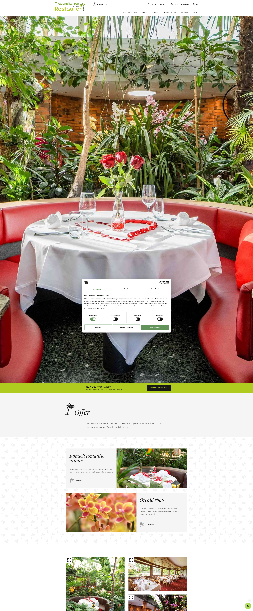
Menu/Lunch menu (129, 13)
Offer (144, 13)
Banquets (156, 13)
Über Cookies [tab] (156, 289)
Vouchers (140, 4)
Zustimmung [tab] (97, 289)
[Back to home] (70, 6)
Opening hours (170, 13)
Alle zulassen (155, 327)
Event (195, 13)
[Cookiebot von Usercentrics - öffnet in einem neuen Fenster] (160, 282)
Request (184, 13)
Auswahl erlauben (126, 327)
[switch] (115, 319)
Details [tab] (126, 289)
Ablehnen (98, 327)
